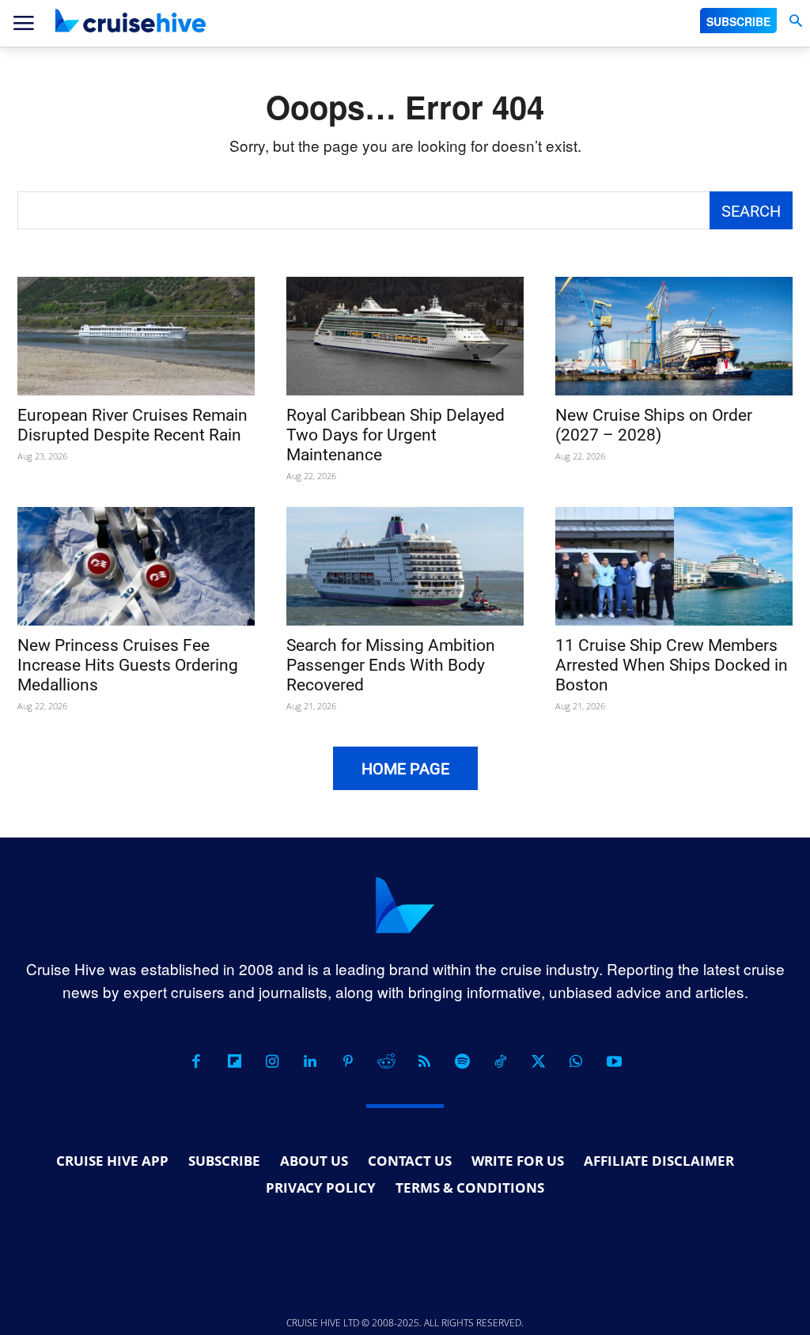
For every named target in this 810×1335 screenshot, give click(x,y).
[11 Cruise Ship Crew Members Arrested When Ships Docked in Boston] (674, 566)
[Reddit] (386, 1061)
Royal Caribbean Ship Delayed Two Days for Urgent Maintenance (395, 435)
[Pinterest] (348, 1061)
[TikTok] (500, 1061)
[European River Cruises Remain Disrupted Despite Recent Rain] (136, 336)
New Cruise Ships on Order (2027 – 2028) (653, 425)
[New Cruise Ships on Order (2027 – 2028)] (674, 336)
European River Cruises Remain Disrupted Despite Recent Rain (132, 425)
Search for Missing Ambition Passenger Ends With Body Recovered (390, 665)
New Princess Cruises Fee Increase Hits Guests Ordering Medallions (127, 665)
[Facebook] (196, 1061)
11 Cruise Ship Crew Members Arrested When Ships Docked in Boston (671, 665)
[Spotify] (462, 1061)
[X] (538, 1061)
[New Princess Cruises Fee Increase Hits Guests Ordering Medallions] (136, 566)
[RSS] (424, 1061)
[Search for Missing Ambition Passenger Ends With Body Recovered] (405, 566)
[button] (795, 21)
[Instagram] (272, 1061)
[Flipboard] (234, 1061)
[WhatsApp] (576, 1061)
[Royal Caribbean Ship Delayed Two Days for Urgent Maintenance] (405, 336)
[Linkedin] (310, 1061)
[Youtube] (614, 1061)
